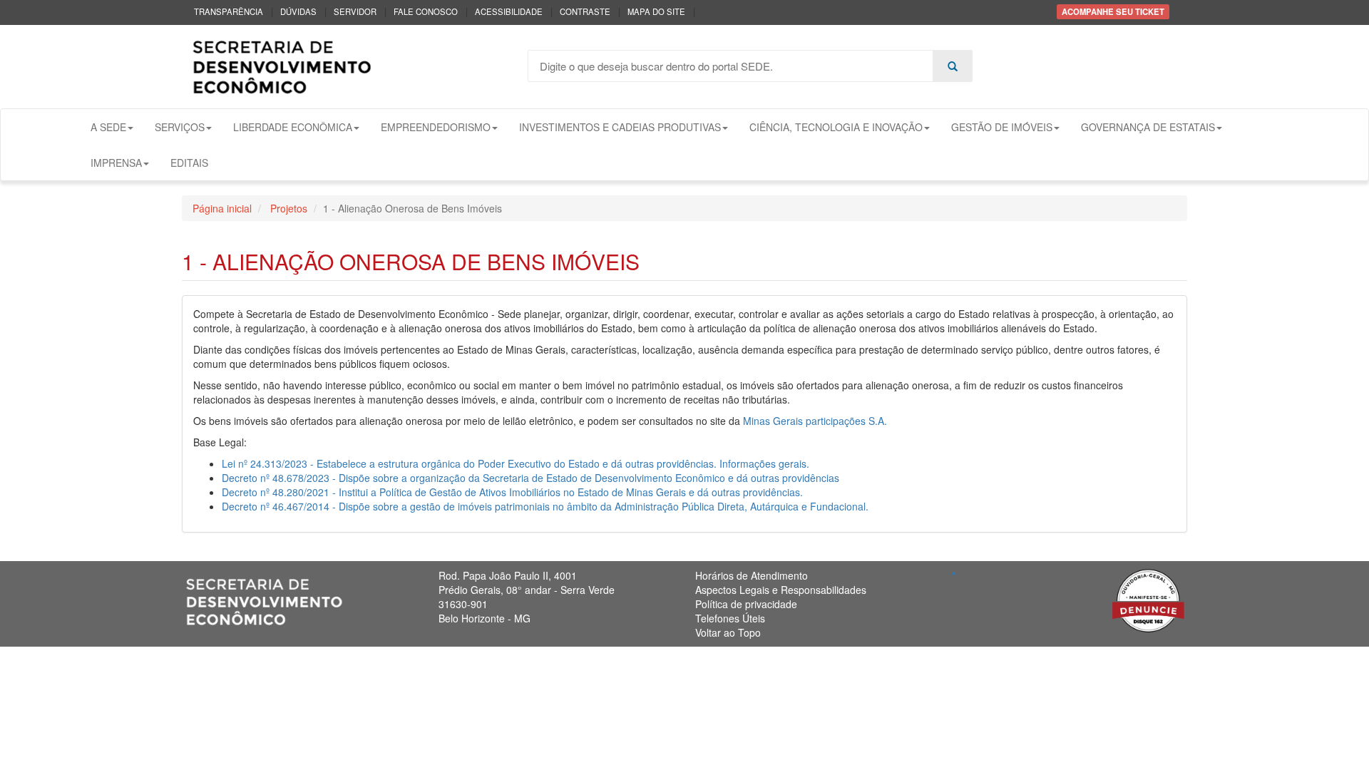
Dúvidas (298, 11)
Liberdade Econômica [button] (292, 127)
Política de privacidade (746, 604)
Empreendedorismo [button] (436, 127)
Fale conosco (426, 11)
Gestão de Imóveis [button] (1001, 127)
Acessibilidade (509, 11)
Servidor (355, 11)
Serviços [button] (180, 127)
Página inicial (222, 208)
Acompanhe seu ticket (1113, 11)
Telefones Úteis (730, 618)
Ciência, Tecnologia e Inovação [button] (836, 127)
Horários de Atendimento (751, 575)
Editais (189, 162)
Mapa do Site (656, 11)
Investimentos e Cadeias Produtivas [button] (620, 127)
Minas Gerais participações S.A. (815, 421)
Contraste (585, 11)
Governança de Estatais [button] (1148, 127)
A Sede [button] (108, 127)
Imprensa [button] (116, 162)
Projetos (287, 208)
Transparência (228, 11)
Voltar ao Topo (728, 632)
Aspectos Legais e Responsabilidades (780, 589)
